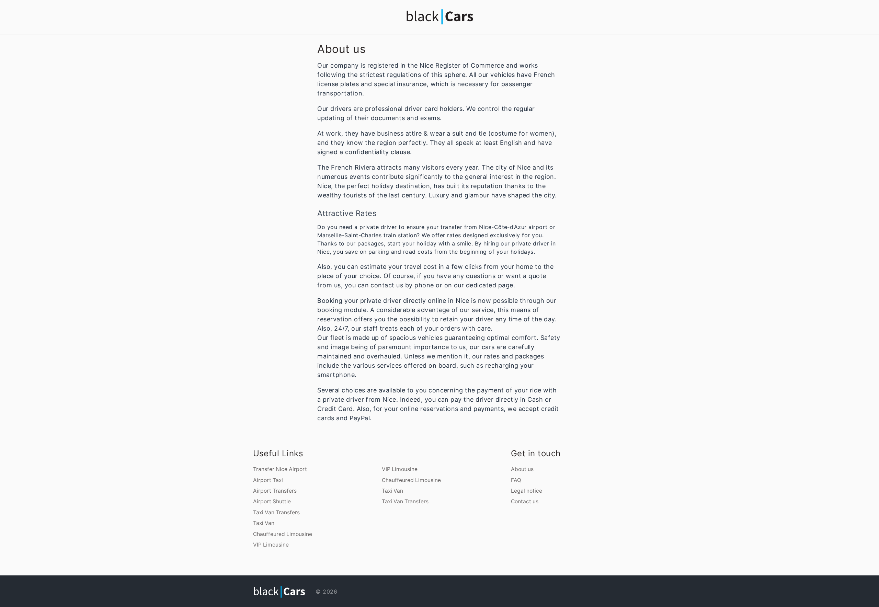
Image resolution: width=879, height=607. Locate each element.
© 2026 (325, 591)
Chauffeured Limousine (282, 534)
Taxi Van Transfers (276, 512)
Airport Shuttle (272, 501)
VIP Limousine (271, 544)
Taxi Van (263, 523)
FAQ (516, 480)
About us (522, 469)
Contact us (524, 501)
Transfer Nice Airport (280, 469)
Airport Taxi (268, 480)
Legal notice (526, 491)
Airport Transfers (275, 491)
